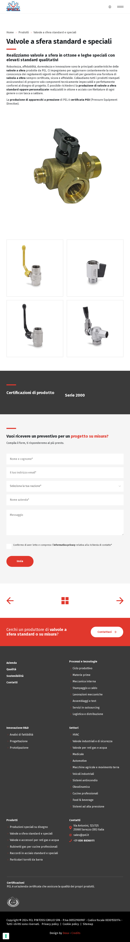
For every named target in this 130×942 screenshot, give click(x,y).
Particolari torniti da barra (26, 859)
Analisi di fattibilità (21, 734)
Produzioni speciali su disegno (29, 827)
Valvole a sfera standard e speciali (31, 833)
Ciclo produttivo (82, 668)
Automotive (80, 760)
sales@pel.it (81, 835)
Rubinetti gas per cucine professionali (33, 846)
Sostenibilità (15, 676)
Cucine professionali (85, 793)
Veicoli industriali (83, 774)
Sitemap (88, 924)
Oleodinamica (81, 786)
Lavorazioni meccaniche (88, 694)
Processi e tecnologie (83, 661)
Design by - (60, 933)
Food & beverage (83, 800)
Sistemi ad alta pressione (88, 806)
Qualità (11, 669)
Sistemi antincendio (85, 780)
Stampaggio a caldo (85, 688)
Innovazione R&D (17, 727)
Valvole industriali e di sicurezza (92, 741)
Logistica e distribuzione (88, 714)
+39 (83, 840)
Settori (74, 727)
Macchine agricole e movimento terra (96, 767)
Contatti (12, 682)
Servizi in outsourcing (86, 707)
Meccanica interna (84, 681)
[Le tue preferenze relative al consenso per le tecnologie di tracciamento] (6, 936)
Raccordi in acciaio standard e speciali (34, 853)
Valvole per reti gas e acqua (90, 747)
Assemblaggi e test (84, 701)
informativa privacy (64, 545)
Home (10, 32)
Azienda (11, 662)
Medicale (78, 754)
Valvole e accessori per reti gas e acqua (34, 840)
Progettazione (19, 741)
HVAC (76, 734)
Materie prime (81, 675)
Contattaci (105, 631)
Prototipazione (19, 747)
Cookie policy (71, 924)
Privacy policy (50, 924)
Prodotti (23, 32)
